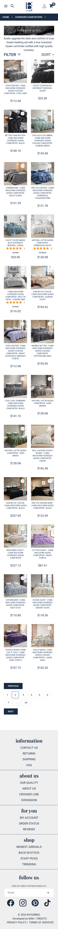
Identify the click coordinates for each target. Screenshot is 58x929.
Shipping (29, 759)
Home (6, 17)
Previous (13, 686)
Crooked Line (29, 794)
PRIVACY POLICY (16, 922)
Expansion (29, 800)
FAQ (29, 765)
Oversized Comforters (28, 17)
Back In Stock (29, 852)
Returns (29, 753)
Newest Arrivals (29, 847)
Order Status (29, 823)
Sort (46, 54)
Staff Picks (29, 858)
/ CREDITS (41, 918)
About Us (29, 788)
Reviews (29, 829)
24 (26, 702)
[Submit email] (47, 892)
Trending (29, 864)
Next (11, 711)
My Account (29, 817)
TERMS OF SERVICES (41, 922)
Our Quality (29, 782)
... (17, 702)
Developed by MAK (23, 918)
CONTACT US (29, 747)
